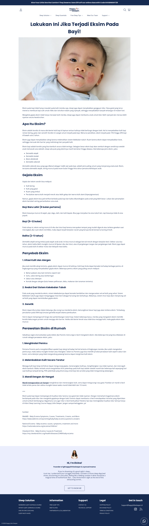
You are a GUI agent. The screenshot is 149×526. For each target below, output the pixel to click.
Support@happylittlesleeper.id (132, 505)
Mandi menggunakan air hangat (35, 383)
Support (105, 15)
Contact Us (82, 505)
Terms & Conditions (106, 510)
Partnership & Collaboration (60, 510)
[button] (125, 10)
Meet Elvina (54, 508)
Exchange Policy (105, 508)
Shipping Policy (105, 505)
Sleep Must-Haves (25, 513)
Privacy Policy (105, 513)
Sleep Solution (45, 15)
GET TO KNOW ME (74, 488)
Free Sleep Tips (76, 15)
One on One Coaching (26, 510)
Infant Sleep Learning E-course (29, 508)
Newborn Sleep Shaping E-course (30, 505)
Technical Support (85, 508)
